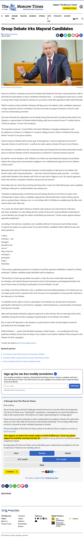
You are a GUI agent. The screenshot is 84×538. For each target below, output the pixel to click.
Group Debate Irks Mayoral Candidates (37, 28)
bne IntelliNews (60, 519)
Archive (67, 16)
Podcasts (58, 16)
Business (32, 16)
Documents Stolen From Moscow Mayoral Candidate (24, 354)
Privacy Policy (21, 390)
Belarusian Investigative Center (60, 524)
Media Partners (58, 516)
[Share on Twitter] (61, 35)
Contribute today (69, 8)
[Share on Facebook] (57, 35)
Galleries (21, 521)
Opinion (42, 16)
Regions (23, 16)
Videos (20, 519)
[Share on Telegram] (65, 35)
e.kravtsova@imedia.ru (27, 343)
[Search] (82, 18)
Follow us (38, 516)
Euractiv (75, 519)
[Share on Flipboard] (77, 35)
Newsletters (22, 524)
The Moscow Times (6, 517)
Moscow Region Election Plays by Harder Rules (21, 361)
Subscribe (75, 386)
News (7, 16)
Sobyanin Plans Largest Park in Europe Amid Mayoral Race (26, 358)
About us (4, 521)
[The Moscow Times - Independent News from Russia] (22, 7)
